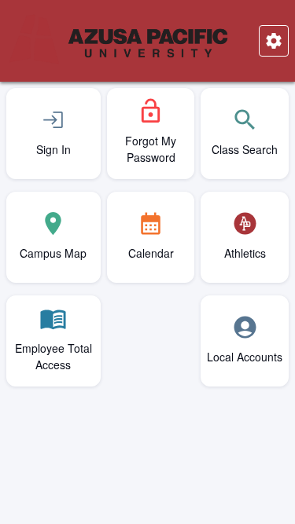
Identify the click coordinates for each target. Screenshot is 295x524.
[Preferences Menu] (274, 41)
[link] (53, 133)
